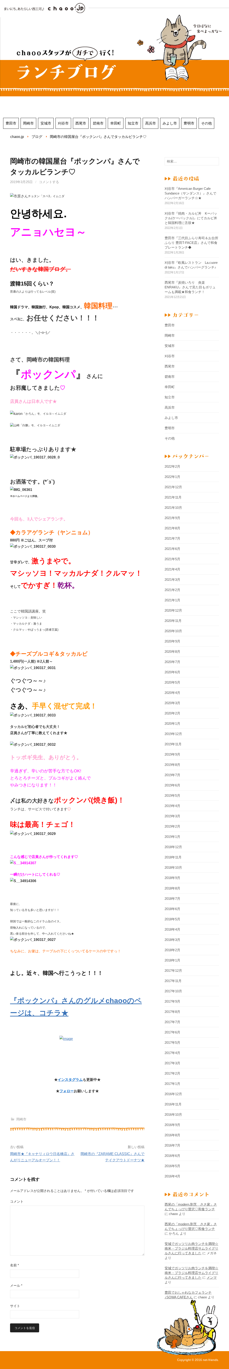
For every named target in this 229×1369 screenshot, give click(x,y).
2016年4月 (172, 1176)
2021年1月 (172, 600)
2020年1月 (172, 723)
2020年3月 (172, 703)
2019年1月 (172, 837)
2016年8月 (172, 1135)
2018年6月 (172, 909)
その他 (206, 123)
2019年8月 (172, 765)
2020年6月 (172, 672)
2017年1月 (172, 1084)
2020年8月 (172, 651)
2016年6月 (172, 1156)
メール (16, 1285)
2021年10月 (173, 507)
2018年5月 (172, 919)
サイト (15, 1306)
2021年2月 (172, 590)
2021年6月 (172, 549)
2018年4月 (172, 929)
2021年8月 (172, 528)
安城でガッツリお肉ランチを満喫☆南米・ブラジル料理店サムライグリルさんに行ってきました (191, 1248)
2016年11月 (173, 1104)
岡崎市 (28, 123)
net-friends (210, 1360)
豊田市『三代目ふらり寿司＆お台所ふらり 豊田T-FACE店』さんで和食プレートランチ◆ (191, 242)
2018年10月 (173, 867)
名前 (14, 1265)
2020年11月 (173, 621)
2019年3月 (172, 816)
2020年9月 (172, 641)
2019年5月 (172, 795)
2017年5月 (172, 1042)
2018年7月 (172, 898)
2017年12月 (173, 970)
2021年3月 (172, 579)
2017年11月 (173, 981)
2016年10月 (173, 1114)
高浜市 (150, 123)
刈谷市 (63, 123)
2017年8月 (172, 1012)
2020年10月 (173, 631)
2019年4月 (172, 806)
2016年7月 (172, 1145)
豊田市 (11, 123)
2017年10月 (173, 991)
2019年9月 (172, 754)
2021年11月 (173, 497)
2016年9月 (172, 1125)
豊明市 (189, 123)
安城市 (45, 123)
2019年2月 (172, 826)
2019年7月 (172, 775)
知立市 (133, 123)
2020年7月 (172, 662)
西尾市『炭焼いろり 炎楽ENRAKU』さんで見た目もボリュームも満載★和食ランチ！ (190, 287)
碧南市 (98, 123)
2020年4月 (172, 693)
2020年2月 (172, 713)
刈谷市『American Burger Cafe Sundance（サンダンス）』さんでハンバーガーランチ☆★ (190, 193)
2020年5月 (172, 682)
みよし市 (170, 123)
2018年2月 (172, 950)
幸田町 (115, 123)
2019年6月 (172, 785)
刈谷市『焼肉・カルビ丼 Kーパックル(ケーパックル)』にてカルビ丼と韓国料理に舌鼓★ (191, 218)
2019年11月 (173, 744)
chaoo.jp (17, 137)
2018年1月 (172, 960)
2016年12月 (173, 1094)
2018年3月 (172, 940)
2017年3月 (172, 1063)
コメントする (49, 182)
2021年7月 (172, 538)
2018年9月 (172, 878)
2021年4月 (172, 569)
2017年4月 (172, 1053)
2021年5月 (172, 559)
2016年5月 (172, 1166)
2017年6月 (172, 1032)
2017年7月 (172, 1022)
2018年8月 (172, 888)
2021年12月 (173, 487)
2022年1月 (172, 477)
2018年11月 (173, 857)
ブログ (37, 137)
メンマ (212, 1277)
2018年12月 (173, 847)
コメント (16, 1201)
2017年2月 (172, 1073)
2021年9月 (172, 518)
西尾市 (80, 123)
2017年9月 (172, 1001)
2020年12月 (173, 610)
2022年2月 (172, 466)
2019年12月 (173, 734)
